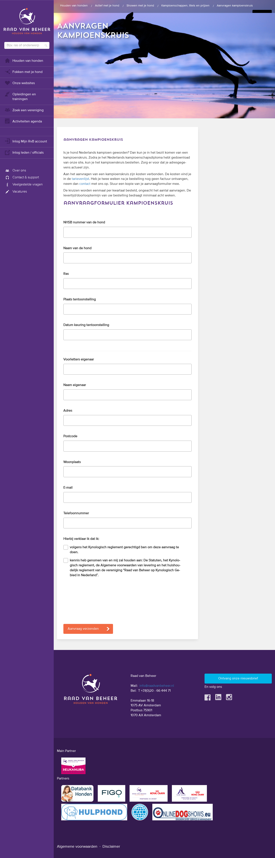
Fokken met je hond (27, 72)
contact (84, 184)
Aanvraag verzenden (83, 629)
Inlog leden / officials (28, 152)
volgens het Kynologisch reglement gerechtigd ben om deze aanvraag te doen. (124, 550)
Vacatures (19, 191)
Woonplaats (72, 462)
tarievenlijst (80, 179)
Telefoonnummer (76, 513)
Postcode (70, 436)
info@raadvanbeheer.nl (156, 686)
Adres (67, 410)
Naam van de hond (77, 248)
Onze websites (23, 83)
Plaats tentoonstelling (79, 299)
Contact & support (25, 177)
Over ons (19, 170)
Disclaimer (111, 847)
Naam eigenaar (74, 385)
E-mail (68, 487)
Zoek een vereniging (28, 110)
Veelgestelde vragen (27, 184)
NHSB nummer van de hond (84, 222)
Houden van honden (27, 61)
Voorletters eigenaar (78, 359)
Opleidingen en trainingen (24, 97)
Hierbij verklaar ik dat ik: (81, 539)
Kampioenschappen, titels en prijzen (185, 5)
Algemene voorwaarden (77, 847)
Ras (66, 274)
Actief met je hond (107, 5)
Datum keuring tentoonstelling (86, 325)
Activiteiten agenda (27, 121)
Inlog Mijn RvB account (29, 141)
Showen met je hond (140, 5)
